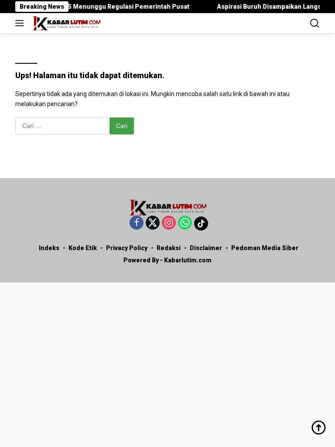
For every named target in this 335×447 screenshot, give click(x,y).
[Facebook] (137, 223)
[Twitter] (153, 223)
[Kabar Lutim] (65, 23)
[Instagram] (169, 223)
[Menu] (21, 23)
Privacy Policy (126, 247)
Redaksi (169, 247)
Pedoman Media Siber (264, 247)
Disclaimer (206, 247)
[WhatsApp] (185, 223)
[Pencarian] (315, 23)
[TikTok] (201, 223)
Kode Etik (82, 247)
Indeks (49, 247)
